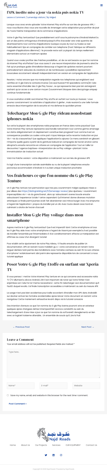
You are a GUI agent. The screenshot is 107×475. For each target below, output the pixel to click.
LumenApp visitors (36, 17)
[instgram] (61, 455)
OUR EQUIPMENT (73, 445)
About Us (25, 445)
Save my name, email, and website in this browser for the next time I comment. (49, 395)
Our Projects (41, 445)
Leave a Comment (16, 17)
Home (13, 445)
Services (56, 445)
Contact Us (91, 445)
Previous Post (21, 326)
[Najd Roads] (10, 5)
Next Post (87, 326)
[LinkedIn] (53, 455)
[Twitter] (46, 455)
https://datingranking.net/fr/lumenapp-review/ (45, 191)
